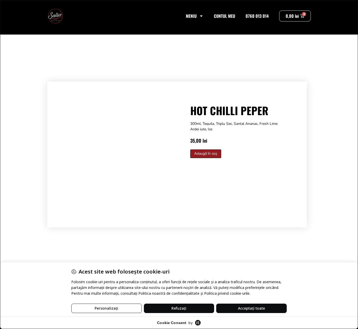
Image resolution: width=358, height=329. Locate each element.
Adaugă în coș (205, 153)
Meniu (191, 16)
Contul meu (224, 16)
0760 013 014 (257, 16)
